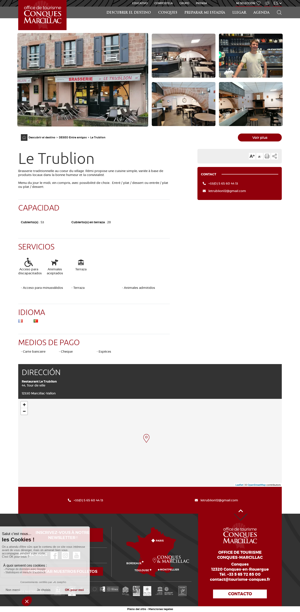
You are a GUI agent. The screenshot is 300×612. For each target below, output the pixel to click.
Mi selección (245, 3)
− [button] (24, 411)
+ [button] (24, 404)
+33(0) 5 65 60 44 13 (223, 183)
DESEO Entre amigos (73, 137)
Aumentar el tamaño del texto (252, 156)
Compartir (274, 156)
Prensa (201, 3)
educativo (140, 3)
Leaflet (239, 484)
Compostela (163, 3)
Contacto (240, 594)
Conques (167, 13)
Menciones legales (160, 609)
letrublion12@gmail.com (227, 191)
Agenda (261, 13)
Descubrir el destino (129, 13)
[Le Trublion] (146, 438)
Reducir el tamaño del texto (259, 156)
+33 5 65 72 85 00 (244, 574)
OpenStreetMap (257, 484)
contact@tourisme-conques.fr (240, 579)
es (275, 3)
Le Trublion (97, 137)
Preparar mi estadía (204, 13)
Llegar (239, 13)
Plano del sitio (136, 609)
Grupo (184, 3)
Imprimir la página (267, 156)
